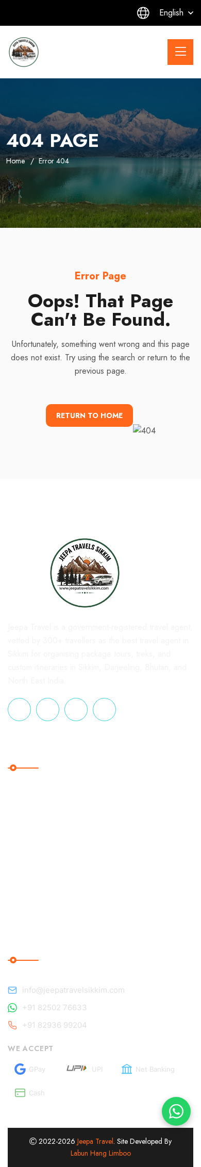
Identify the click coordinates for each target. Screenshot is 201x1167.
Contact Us (157, 883)
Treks (147, 862)
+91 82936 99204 (54, 1025)
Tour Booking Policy (53, 840)
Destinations (160, 819)
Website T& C (43, 883)
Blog (145, 798)
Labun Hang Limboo (101, 1153)
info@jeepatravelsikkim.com (73, 990)
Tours (147, 840)
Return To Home (89, 415)
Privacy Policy (42, 904)
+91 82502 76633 (54, 1007)
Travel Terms (39, 798)
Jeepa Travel (95, 1141)
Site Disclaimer (44, 862)
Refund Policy (42, 819)
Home (15, 161)
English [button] (171, 13)
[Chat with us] (176, 1111)
